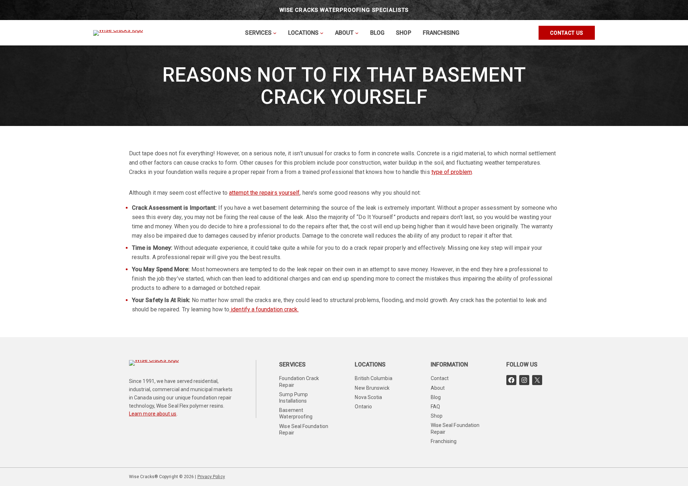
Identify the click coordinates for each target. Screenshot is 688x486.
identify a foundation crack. (263, 309)
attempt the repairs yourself (264, 192)
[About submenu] (357, 33)
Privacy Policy (211, 476)
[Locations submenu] (322, 33)
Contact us (566, 33)
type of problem (451, 172)
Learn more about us (153, 414)
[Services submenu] (275, 33)
